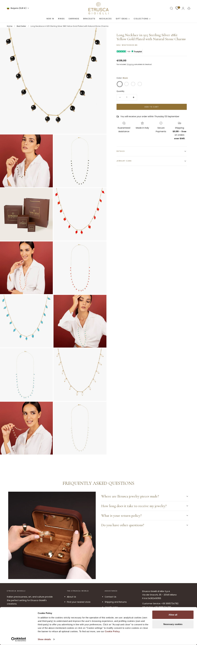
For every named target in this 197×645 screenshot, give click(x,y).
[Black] (120, 84)
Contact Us (110, 596)
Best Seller (21, 26)
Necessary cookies (173, 624)
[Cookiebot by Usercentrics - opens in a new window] (18, 639)
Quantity (120, 91)
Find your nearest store (78, 602)
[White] (140, 84)
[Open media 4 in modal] (48, 193)
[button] (171, 8)
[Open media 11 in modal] (101, 353)
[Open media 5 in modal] (101, 193)
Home (9, 26)
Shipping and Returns (116, 602)
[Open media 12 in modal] (48, 407)
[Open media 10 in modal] (48, 353)
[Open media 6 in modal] (48, 246)
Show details (44, 639)
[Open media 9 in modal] (101, 300)
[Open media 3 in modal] (101, 139)
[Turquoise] (133, 84)
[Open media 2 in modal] (48, 139)
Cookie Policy (112, 631)
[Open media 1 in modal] (101, 33)
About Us (71, 596)
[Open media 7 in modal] (101, 246)
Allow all (173, 614)
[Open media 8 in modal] (48, 300)
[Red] (126, 84)
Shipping (130, 64)
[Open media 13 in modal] (101, 407)
